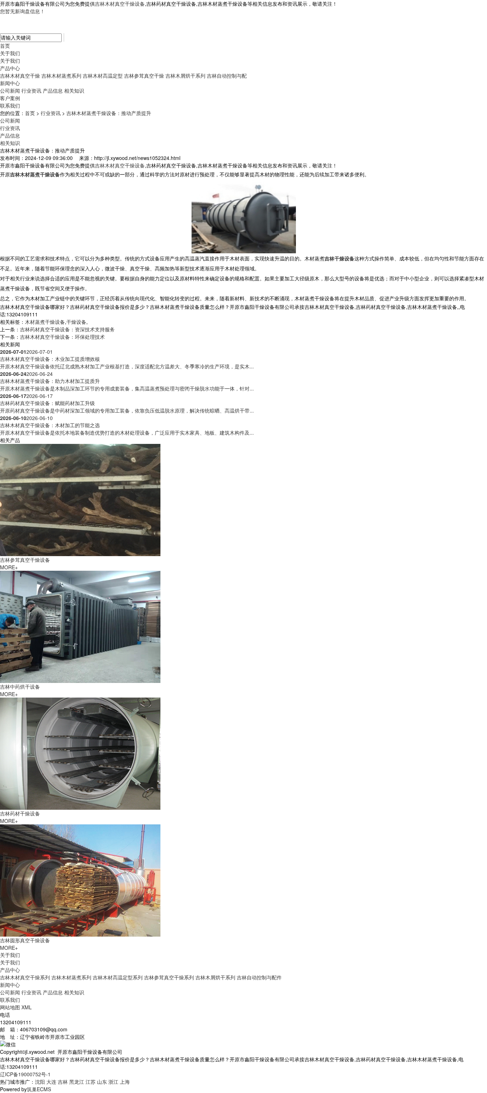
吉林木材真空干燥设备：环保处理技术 (62, 336)
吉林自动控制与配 (227, 75)
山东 (102, 1081)
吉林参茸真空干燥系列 (169, 977)
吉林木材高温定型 (103, 75)
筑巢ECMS (39, 1089)
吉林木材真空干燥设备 (120, 3)
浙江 (113, 1081)
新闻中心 (10, 83)
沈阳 (40, 1081)
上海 (125, 1081)
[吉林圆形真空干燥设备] (80, 879)
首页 (5, 45)
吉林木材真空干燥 (20, 75)
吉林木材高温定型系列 (118, 977)
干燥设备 (76, 321)
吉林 (63, 1081)
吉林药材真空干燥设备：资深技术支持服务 (67, 329)
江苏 (91, 1081)
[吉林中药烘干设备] (80, 626)
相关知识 (74, 90)
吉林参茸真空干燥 (144, 75)
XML (26, 1007)
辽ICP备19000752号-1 (25, 1074)
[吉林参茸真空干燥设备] (80, 499)
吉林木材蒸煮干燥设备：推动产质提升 (108, 112)
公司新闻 (10, 90)
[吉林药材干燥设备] (80, 752)
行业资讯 (31, 90)
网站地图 (10, 1007)
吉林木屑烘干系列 (185, 75)
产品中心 (10, 68)
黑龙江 (76, 1081)
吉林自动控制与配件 (259, 977)
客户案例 (10, 98)
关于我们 (10, 53)
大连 (51, 1081)
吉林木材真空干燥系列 (25, 977)
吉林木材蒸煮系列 (61, 75)
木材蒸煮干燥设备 (45, 321)
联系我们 (10, 105)
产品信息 (53, 90)
